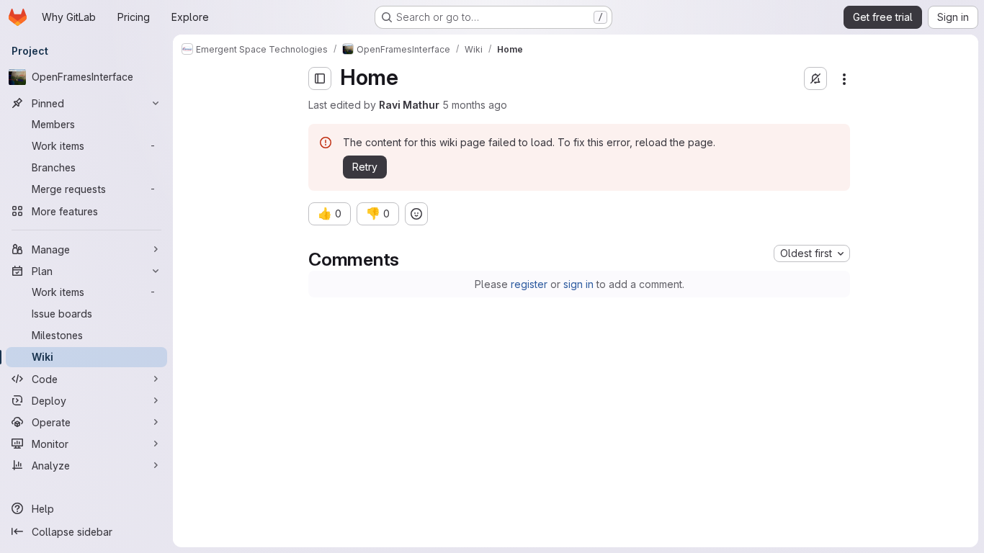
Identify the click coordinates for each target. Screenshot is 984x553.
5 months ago (474, 105)
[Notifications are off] (815, 78)
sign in (578, 284)
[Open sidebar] (319, 78)
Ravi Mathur (409, 105)
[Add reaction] (416, 213)
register (529, 284)
